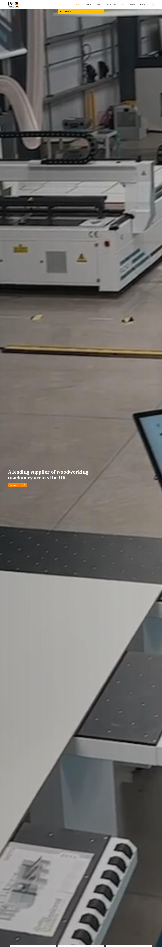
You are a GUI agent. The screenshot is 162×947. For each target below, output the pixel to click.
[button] (87, 4)
